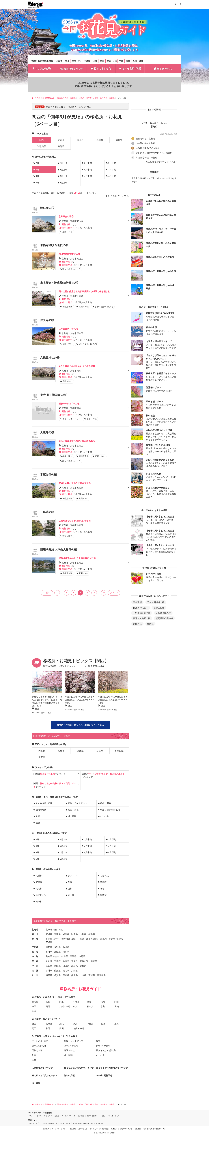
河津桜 (39, 901)
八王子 (56, 939)
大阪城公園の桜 (163, 613)
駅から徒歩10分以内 (110, 809)
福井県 (66, 951)
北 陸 (35, 951)
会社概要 (138, 1129)
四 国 (35, 970)
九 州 (35, 975)
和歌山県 (41, 146)
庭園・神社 (73, 809)
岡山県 (57, 965)
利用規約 (46, 1129)
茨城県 (49, 942)
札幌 (55, 929)
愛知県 (49, 956)
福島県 (91, 934)
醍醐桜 (150, 623)
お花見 (56, 1116)
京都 (115, 61)
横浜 (73, 939)
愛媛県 (57, 970)
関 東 (35, 938)
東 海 (35, 956)
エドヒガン (41, 894)
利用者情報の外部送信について (154, 1129)
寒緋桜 (103, 882)
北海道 (59, 61)
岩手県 (66, 934)
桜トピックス (164, 68)
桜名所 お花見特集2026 (42, 61)
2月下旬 (112, 163)
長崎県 (66, 975)
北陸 (95, 61)
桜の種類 (36, 1083)
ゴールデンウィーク (68, 1116)
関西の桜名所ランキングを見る (161, 162)
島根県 (83, 965)
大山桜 (71, 894)
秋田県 (74, 934)
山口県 (66, 965)
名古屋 (56, 956)
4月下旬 (112, 175)
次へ (112, 592)
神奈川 (90, 1006)
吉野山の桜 (159, 607)
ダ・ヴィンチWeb (47, 1123)
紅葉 (103, 1116)
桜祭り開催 (105, 803)
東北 (67, 61)
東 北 (35, 934)
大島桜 (39, 888)
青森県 (57, 934)
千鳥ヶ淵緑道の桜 (155, 602)
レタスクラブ (34, 1123)
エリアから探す (43, 68)
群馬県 (103, 938)
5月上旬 (63, 182)
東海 (102, 61)
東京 (80, 61)
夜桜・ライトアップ (77, 803)
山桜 (70, 888)
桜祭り (99, 1040)
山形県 (83, 934)
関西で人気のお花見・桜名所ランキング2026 (68, 107)
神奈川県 (66, 938)
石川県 (49, 951)
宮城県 (49, 934)
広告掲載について (126, 1129)
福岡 (34, 1011)
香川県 (49, 970)
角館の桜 (137, 623)
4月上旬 (63, 175)
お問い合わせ (83, 1129)
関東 (74, 61)
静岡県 (82, 956)
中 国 (35, 965)
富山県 (57, 951)
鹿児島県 (101, 975)
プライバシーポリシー (59, 1129)
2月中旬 (88, 163)
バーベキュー (106, 816)
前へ (48, 592)
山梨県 (49, 946)
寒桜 (102, 888)
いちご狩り (48, 1116)
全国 (34, 1023)
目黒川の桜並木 (140, 607)
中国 (121, 61)
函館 (60, 929)
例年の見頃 (69, 1075)
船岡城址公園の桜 (164, 618)
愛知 (116, 1006)
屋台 (38, 822)
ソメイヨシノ (74, 875)
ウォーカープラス (35, 1116)
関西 (109, 61)
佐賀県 (57, 975)
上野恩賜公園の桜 (141, 613)
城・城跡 (72, 816)
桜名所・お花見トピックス (45, 1075)
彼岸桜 (39, 882)
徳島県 (66, 970)
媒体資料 (114, 1129)
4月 (37, 175)
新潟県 (66, 946)
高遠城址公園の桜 (141, 618)
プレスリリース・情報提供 (99, 1129)
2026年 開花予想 (104, 1075)
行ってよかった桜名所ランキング (112, 1067)
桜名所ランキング (73, 68)
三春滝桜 (137, 602)
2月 (37, 163)
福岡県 (49, 975)
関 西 (35, 961)
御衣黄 (103, 894)
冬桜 (70, 882)
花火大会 (81, 1116)
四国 (128, 61)
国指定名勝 (41, 809)
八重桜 (39, 875)
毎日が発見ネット (97, 1123)
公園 (38, 816)
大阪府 (61, 139)
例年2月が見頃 (39, 1045)
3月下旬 (112, 169)
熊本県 (74, 975)
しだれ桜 (104, 875)
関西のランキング (50, 773)
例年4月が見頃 (103, 1045)
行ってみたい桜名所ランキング (79, 1067)
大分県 (83, 975)
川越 (96, 939)
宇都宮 (119, 939)
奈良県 (119, 139)
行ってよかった (102, 68)
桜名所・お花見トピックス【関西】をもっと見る (80, 724)
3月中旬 (88, 169)
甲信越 (87, 61)
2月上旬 (63, 163)
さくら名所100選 (131, 68)
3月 (37, 845)
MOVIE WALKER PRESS (81, 1123)
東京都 (49, 938)
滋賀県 (61, 146)
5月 (37, 182)
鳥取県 (74, 965)
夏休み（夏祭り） (93, 1116)
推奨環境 (73, 1129)
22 (104, 592)
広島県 (49, 965)
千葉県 (81, 938)
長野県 (57, 946)
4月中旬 (88, 175)
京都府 (80, 139)
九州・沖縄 (138, 61)
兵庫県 (100, 139)
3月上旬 (63, 169)
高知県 (74, 970)
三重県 (73, 956)
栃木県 (112, 938)
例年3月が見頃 (71, 1045)
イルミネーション (113, 1116)
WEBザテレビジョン (63, 1123)
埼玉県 (89, 938)
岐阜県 (65, 956)
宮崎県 (91, 975)
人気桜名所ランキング (42, 1067)
